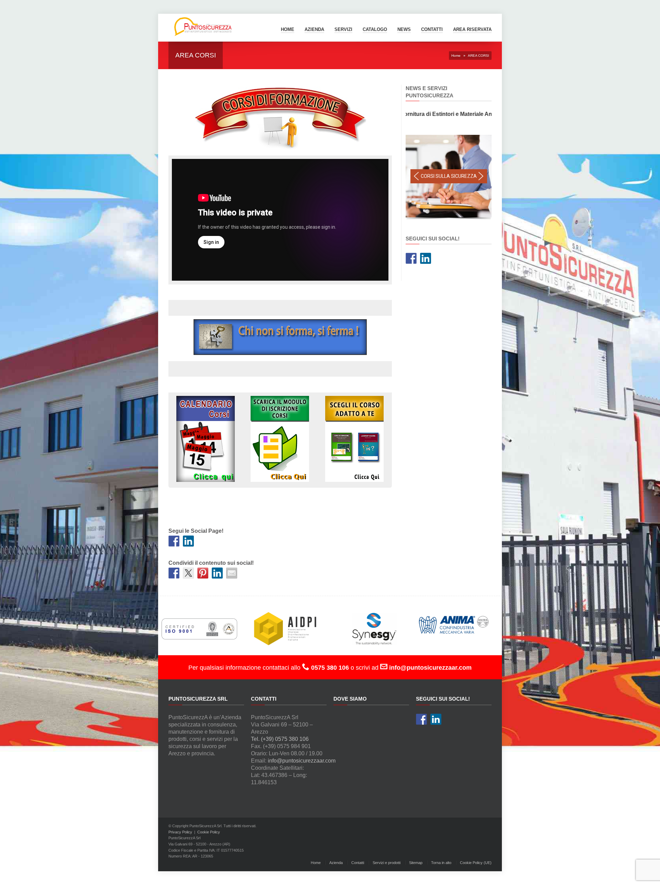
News (404, 29)
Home (287, 29)
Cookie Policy (208, 832)
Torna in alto (441, 863)
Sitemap (415, 863)
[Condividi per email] (231, 573)
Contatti (357, 863)
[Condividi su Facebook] (173, 573)
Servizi (343, 29)
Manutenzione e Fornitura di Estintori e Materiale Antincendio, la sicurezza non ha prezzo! (446, 114)
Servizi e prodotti (386, 863)
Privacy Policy (180, 832)
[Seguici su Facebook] (173, 541)
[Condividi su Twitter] (188, 573)
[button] (416, 176)
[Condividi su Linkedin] (217, 573)
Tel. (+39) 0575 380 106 (280, 739)
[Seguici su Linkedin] (188, 541)
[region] (449, 178)
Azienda (314, 29)
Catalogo (375, 29)
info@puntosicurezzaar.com (302, 761)
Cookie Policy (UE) (476, 863)
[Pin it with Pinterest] (202, 573)
